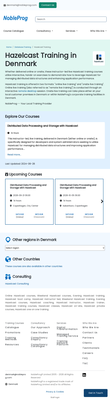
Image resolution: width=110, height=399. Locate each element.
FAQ (85, 358)
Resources (12, 344)
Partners (88, 337)
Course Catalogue (13, 31)
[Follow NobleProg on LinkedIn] (84, 374)
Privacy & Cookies (55, 391)
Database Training (23, 47)
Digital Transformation (67, 328)
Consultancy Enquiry (39, 338)
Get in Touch (96, 393)
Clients (87, 342)
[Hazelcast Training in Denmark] (18, 17)
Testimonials (90, 348)
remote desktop (27, 91)
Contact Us (47, 5)
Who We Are (97, 31)
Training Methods (11, 338)
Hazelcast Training (42, 47)
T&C (85, 363)
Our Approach (40, 327)
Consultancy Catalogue (39, 345)
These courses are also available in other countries (33, 266)
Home (8, 47)
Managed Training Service (67, 335)
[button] (101, 201)
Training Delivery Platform (63, 342)
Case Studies (39, 332)
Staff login (55, 397)
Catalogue (12, 327)
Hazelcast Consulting (17, 283)
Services (71, 31)
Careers (87, 353)
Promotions (12, 332)
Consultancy (44, 31)
